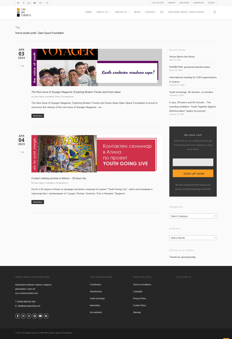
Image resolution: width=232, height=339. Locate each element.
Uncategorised (67, 97)
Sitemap (137, 312)
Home (88, 12)
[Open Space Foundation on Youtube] (40, 316)
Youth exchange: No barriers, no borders (191, 92)
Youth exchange (97, 298)
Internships (95, 305)
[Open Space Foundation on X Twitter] (29, 316)
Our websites (96, 312)
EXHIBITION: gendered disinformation (189, 67)
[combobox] (193, 216)
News (137, 12)
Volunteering (96, 291)
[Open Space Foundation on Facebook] (17, 316)
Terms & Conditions (142, 284)
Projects (121, 12)
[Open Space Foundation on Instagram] (23, 316)
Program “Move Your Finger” (186, 12)
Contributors (95, 284)
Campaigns (198, 3)
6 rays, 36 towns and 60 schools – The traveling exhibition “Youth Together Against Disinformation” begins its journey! (192, 106)
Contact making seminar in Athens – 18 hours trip (58, 178)
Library (172, 3)
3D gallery (158, 3)
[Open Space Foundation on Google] (34, 316)
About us (102, 12)
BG (162, 12)
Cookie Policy (139, 305)
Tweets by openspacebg (182, 257)
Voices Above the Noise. (182, 56)
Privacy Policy (139, 298)
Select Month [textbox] (178, 237)
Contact (150, 12)
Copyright (137, 291)
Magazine (184, 3)
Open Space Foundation (44, 97)
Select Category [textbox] (179, 216)
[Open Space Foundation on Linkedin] (46, 316)
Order (211, 3)
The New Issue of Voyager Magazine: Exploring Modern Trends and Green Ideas (76, 92)
